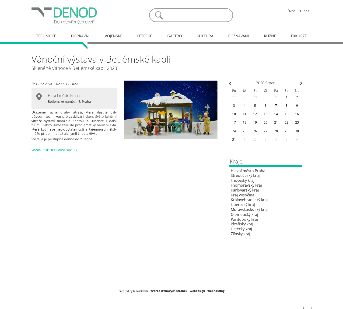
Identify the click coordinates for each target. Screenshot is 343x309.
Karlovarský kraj (245, 190)
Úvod (291, 11)
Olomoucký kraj (244, 214)
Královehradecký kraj (249, 199)
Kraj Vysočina (242, 195)
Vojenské (113, 36)
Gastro (174, 36)
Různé (270, 36)
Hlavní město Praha (64, 95)
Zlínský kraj (240, 233)
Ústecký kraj (241, 228)
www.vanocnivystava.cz (54, 150)
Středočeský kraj (245, 175)
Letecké (144, 36)
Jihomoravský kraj (246, 185)
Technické (46, 36)
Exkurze (299, 36)
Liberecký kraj (243, 204)
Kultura (205, 36)
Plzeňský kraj (242, 224)
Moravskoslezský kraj (249, 209)
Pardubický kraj (244, 219)
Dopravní (80, 36)
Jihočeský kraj (242, 180)
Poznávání (238, 36)
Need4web (140, 291)
